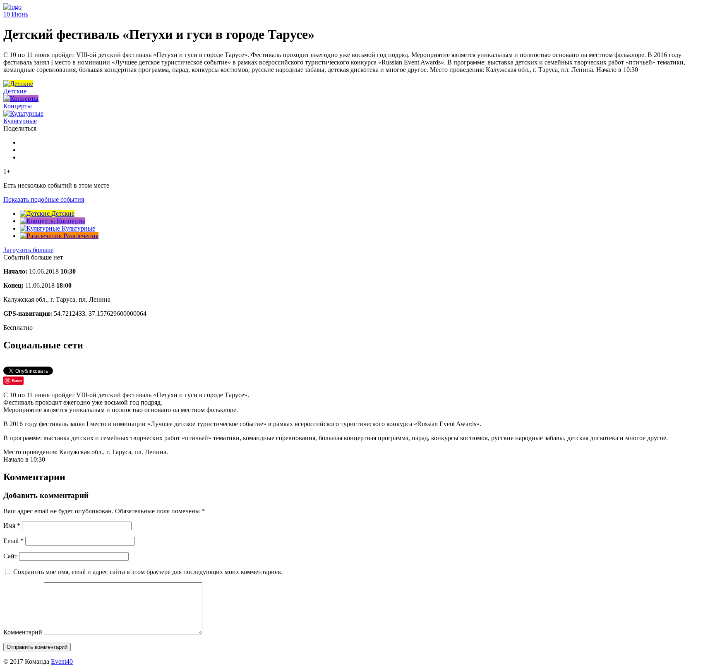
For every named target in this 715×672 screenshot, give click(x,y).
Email (13, 540)
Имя (11, 525)
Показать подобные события (43, 199)
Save (17, 380)
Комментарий (22, 632)
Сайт (10, 556)
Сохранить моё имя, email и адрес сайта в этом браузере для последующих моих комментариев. (148, 571)
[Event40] (12, 6)
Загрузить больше (28, 249)
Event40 (62, 661)
